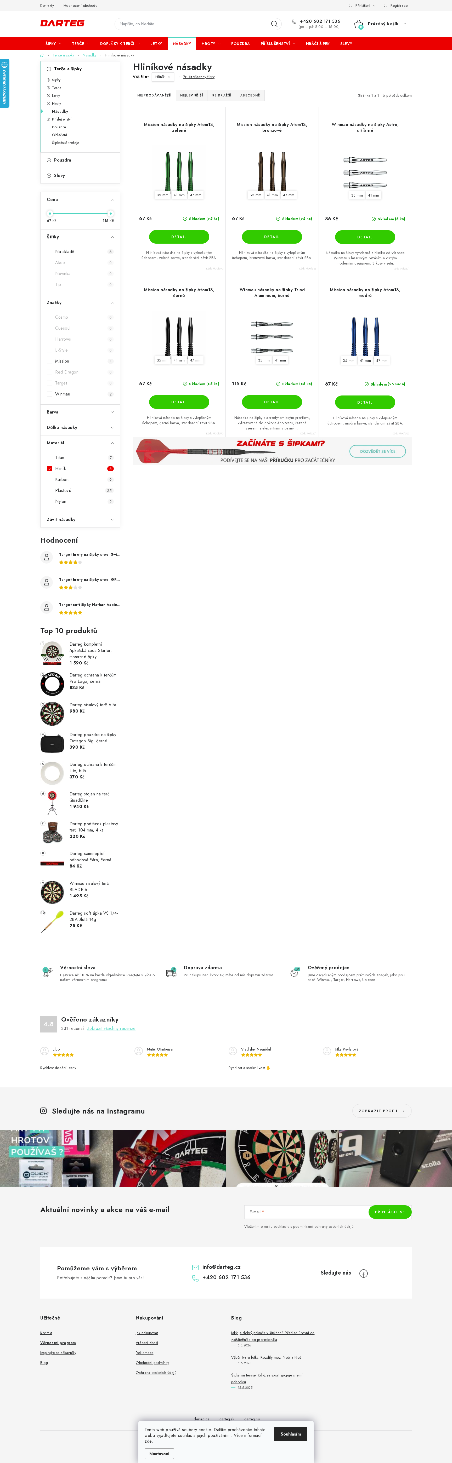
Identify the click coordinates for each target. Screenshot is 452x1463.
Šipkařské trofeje (65, 142)
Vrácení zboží (147, 1342)
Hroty (56, 103)
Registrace (399, 5)
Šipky (56, 80)
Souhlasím (291, 1434)
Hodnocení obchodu (81, 5)
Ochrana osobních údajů (156, 1372)
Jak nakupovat (147, 1332)
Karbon (83, 480)
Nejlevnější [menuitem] (191, 95)
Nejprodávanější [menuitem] (154, 95)
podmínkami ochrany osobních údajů (323, 1226)
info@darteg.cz (221, 1267)
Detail (179, 237)
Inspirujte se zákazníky (58, 1352)
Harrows (83, 339)
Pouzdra (59, 127)
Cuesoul (83, 328)
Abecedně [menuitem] (250, 95)
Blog (44, 1362)
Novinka (83, 274)
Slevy (59, 176)
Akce (83, 263)
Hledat (274, 24)
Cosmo (83, 317)
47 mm (196, 195)
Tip (83, 285)
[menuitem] (53, 43)
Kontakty (47, 5)
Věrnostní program (58, 1342)
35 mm (163, 195)
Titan (83, 458)
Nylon (83, 501)
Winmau (83, 394)
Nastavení (159, 1454)
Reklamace (145, 1352)
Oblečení (59, 134)
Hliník (83, 469)
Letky (56, 95)
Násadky (60, 111)
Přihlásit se (390, 1212)
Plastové (83, 490)
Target (83, 383)
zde (148, 1441)
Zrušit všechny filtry (198, 76)
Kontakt (46, 1332)
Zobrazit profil (379, 1111)
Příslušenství (62, 119)
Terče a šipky (68, 69)
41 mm (179, 195)
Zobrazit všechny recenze (111, 1028)
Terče (56, 87)
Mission (83, 361)
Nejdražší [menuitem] (221, 95)
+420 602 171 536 (319, 21)
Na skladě (83, 252)
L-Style (83, 350)
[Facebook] (363, 1273)
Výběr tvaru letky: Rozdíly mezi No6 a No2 (266, 1357)
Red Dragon (83, 372)
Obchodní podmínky (152, 1362)
